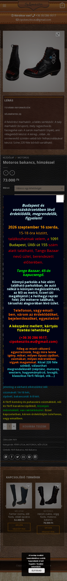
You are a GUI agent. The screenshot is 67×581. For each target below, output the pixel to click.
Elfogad (37, 570)
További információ (37, 565)
